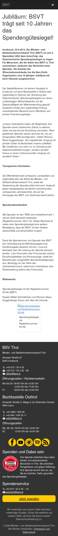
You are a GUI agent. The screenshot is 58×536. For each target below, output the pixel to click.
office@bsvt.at (13, 373)
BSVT (6, 4)
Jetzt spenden (29, 498)
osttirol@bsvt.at (14, 418)
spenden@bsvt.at (14, 492)
